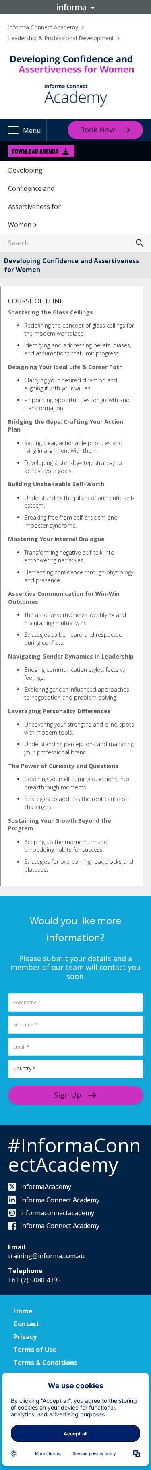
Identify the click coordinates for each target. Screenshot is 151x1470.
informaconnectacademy (57, 1212)
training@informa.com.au (46, 1255)
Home (23, 1311)
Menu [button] (32, 130)
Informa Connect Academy (43, 27)
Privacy (25, 1336)
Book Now (97, 129)
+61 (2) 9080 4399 (34, 1280)
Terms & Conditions (45, 1362)
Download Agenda (35, 151)
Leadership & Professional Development (61, 38)
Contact (26, 1323)
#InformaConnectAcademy (74, 1154)
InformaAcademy (45, 1186)
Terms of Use (35, 1349)
